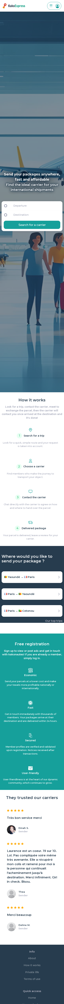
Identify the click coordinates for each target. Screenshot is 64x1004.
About (32, 958)
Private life (32, 972)
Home (32, 997)
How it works (32, 965)
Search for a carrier (32, 225)
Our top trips (53, 620)
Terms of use (32, 979)
